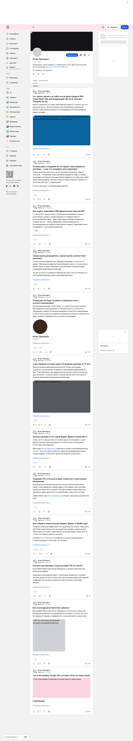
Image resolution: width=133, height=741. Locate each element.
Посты (35, 80)
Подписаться (72, 55)
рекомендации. (11, 194)
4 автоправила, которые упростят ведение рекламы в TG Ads (61, 364)
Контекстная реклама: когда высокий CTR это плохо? (58, 565)
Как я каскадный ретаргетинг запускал (51, 608)
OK (25, 737)
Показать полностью (41, 149)
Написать (114, 27)
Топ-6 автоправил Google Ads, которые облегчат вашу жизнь (61, 675)
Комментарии (43, 80)
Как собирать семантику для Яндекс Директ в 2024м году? (60, 523)
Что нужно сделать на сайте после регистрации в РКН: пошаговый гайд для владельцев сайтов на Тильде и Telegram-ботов (58, 99)
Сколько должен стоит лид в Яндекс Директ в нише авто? (60, 437)
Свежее (35, 86)
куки (16, 737)
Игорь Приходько (44, 91)
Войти (124, 27)
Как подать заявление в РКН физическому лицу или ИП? (59, 211)
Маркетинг (41, 93)
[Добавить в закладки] (39, 511)
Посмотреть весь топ (107, 350)
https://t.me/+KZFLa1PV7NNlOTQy (56, 67)
